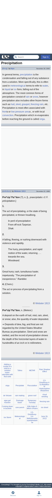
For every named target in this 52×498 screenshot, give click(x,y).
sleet (18, 104)
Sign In (46, 57)
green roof (32, 396)
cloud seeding (44, 396)
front (4, 111)
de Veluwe (7, 396)
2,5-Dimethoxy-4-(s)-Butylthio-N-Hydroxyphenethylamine (44, 385)
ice (15, 89)
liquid (7, 89)
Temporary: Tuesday (32, 401)
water (45, 85)
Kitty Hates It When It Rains (32, 407)
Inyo (12, 69)
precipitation (26, 74)
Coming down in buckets (7, 407)
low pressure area (20, 111)
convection (7, 115)
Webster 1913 (20, 191)
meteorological (18, 85)
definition (6, 191)
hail (13, 104)
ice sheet (44, 407)
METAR (32, 370)
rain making (19, 396)
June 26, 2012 (44, 417)
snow (35, 96)
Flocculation (32, 386)
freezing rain (37, 104)
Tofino (19, 370)
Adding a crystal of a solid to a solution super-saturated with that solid (7, 370)
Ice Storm (7, 417)
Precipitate (20, 386)
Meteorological (20, 417)
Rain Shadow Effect (44, 370)
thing (5, 69)
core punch (19, 407)
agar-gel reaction (7, 401)
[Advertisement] (26, 27)
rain (28, 96)
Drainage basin (20, 401)
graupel (26, 104)
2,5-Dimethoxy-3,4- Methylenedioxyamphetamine (32, 417)
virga (42, 119)
